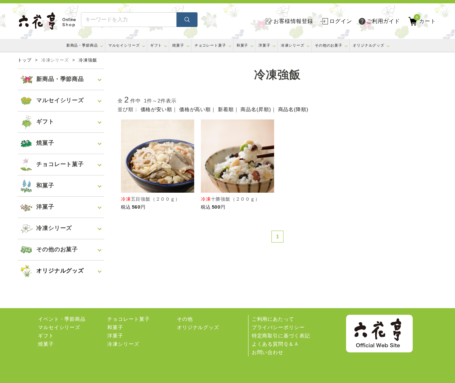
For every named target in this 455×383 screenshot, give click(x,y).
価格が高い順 (195, 109)
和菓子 (242, 45)
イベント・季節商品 (62, 319)
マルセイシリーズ (124, 45)
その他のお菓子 (328, 45)
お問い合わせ (267, 352)
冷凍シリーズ (292, 45)
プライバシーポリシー (278, 327)
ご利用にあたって (273, 319)
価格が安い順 (156, 109)
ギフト (156, 45)
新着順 (226, 109)
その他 (185, 319)
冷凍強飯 (88, 60)
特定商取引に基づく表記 (281, 335)
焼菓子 (178, 45)
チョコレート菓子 (210, 45)
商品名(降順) (293, 109)
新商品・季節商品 (82, 45)
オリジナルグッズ (368, 45)
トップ (25, 60)
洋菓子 (264, 45)
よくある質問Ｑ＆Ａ (275, 344)
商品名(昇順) (255, 109)
